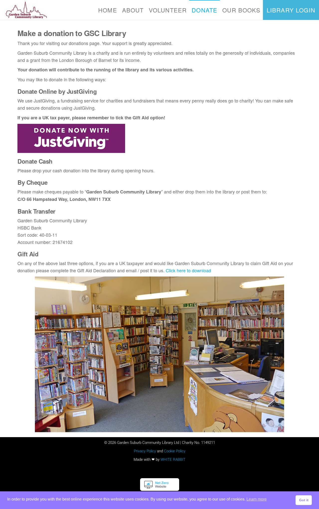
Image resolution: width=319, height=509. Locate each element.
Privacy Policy (145, 451)
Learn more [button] (256, 499)
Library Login (291, 10)
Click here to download (188, 270)
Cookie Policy (174, 451)
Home (107, 10)
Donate (204, 10)
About (133, 10)
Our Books (241, 10)
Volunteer (168, 10)
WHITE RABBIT (172, 459)
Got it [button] (304, 500)
